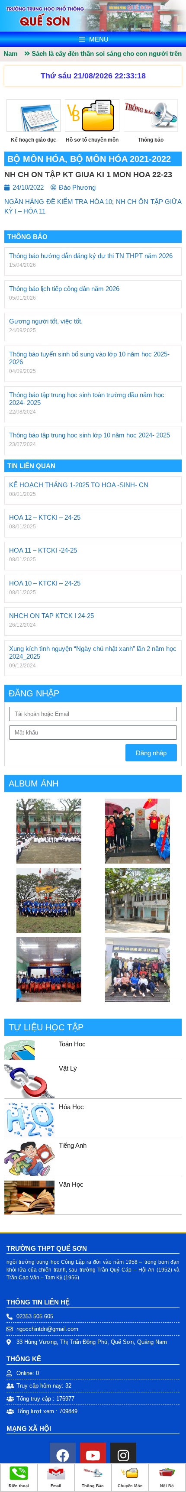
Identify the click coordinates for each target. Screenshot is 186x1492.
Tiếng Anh (73, 1145)
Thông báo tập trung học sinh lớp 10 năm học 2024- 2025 (89, 435)
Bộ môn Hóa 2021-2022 (120, 159)
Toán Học (72, 1044)
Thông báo (151, 140)
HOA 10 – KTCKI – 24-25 (44, 583)
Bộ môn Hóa (36, 159)
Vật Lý (68, 1068)
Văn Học (71, 1184)
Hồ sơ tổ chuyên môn (92, 140)
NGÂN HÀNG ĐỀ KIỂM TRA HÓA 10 (58, 201)
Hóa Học (71, 1106)
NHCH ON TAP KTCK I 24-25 (51, 615)
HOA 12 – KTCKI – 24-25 (44, 517)
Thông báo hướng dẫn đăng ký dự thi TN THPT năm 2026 (91, 255)
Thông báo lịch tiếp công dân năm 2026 (64, 288)
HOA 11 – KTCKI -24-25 (43, 550)
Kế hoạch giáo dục (33, 140)
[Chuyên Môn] (130, 1478)
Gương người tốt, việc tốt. (46, 321)
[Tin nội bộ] (167, 1478)
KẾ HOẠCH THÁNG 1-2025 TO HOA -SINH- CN (78, 485)
